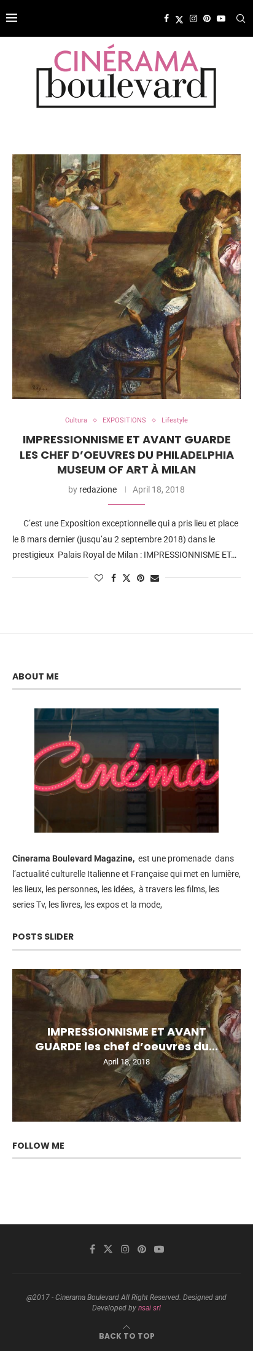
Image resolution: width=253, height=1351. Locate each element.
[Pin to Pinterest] (140, 578)
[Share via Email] (154, 578)
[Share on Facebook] (113, 578)
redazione (98, 489)
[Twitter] (179, 18)
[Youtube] (221, 18)
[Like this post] (99, 578)
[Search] (241, 18)
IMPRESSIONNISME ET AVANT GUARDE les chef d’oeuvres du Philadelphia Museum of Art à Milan (127, 454)
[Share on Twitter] (126, 577)
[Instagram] (193, 18)
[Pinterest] (207, 18)
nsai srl (149, 1308)
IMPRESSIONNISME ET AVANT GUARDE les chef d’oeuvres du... (126, 1038)
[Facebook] (166, 18)
